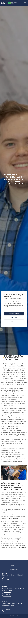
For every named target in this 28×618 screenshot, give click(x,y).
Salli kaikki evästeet (14, 313)
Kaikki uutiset (14, 569)
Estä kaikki (14, 317)
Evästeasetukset (14, 321)
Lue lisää (7, 579)
